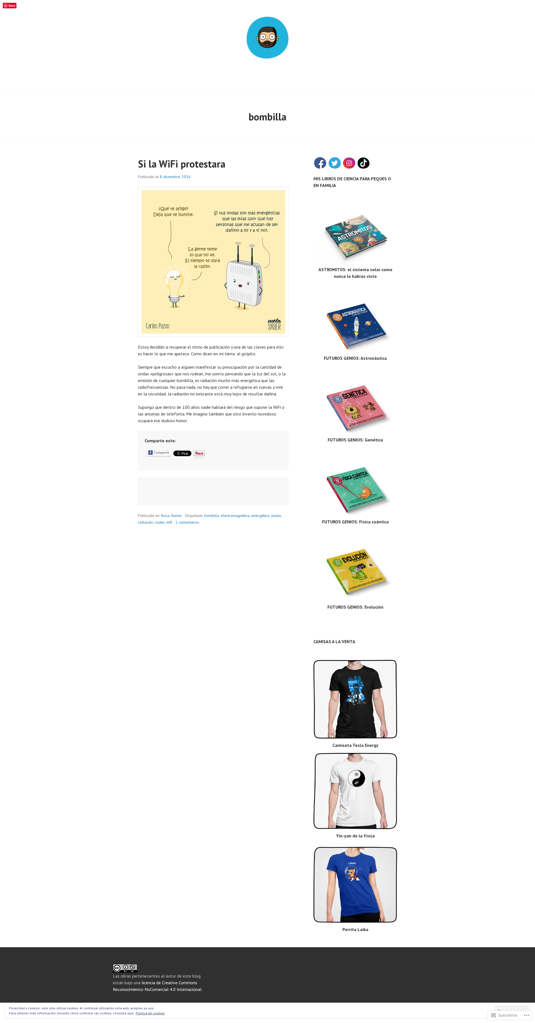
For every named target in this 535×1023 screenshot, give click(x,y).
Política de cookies (150, 1013)
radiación (145, 522)
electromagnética (235, 515)
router (160, 522)
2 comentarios (187, 522)
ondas (276, 515)
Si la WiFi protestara (181, 163)
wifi (169, 522)
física (165, 515)
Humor (176, 515)
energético (260, 515)
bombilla (211, 515)
